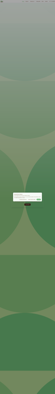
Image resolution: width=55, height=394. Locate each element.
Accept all (38, 199)
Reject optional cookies (31, 199)
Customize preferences (23, 199)
